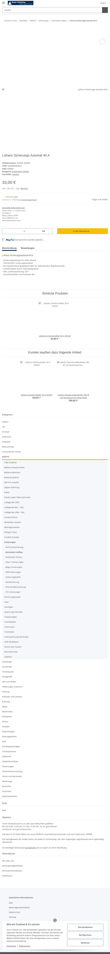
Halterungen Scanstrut (12, 682)
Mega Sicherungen (13, 562)
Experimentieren (9, 791)
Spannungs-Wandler (13, 607)
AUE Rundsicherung (14, 542)
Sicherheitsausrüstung (12, 766)
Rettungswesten (9, 731)
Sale (4, 736)
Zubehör (8, 652)
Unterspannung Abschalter (16, 632)
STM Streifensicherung (15, 582)
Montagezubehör (12, 522)
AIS (3, 422)
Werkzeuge (7, 776)
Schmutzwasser (9, 746)
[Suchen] (105, 10)
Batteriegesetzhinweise (19, 902)
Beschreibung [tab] (10, 243)
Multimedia (7, 707)
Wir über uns (8, 856)
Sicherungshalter (13, 572)
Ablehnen (85, 943)
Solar (6, 597)
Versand (24, 183)
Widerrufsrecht (16, 917)
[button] (84, 3)
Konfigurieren (85, 935)
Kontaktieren (31, 843)
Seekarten (6, 751)
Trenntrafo (9, 627)
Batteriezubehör (11, 472)
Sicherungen (10, 537)
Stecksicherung (12, 577)
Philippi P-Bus (10, 527)
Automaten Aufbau (20, 166)
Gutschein (6, 786)
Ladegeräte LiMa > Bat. (14, 507)
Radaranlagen (8, 726)
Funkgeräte (7, 672)
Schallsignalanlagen (11, 741)
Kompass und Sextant (12, 692)
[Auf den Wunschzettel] (102, 37)
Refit (4, 805)
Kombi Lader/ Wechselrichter (17, 492)
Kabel (6, 487)
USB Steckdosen (11, 637)
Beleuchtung (8, 442)
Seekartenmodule (10, 756)
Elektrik (5, 452)
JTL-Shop (96, 950)
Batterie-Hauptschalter (14, 462)
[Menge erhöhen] (50, 226)
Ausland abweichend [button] (29, 195)
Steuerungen (8, 761)
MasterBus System (12, 517)
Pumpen (6, 722)
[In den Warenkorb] (4, 30)
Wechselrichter (11, 647)
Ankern (5, 417)
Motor (5, 702)
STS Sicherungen (13, 587)
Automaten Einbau (13, 552)
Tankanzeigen (10, 612)
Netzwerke (7, 712)
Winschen (6, 781)
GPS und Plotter (9, 677)
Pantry (5, 717)
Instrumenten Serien (11, 447)
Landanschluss (11, 512)
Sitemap (12, 912)
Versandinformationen (12, 866)
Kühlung (6, 697)
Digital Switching (11, 482)
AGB (11, 898)
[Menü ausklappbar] (3, 1)
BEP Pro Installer (11, 477)
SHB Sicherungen (13, 567)
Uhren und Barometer (12, 771)
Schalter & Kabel (11, 532)
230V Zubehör (10, 457)
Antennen (6, 432)
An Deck (5, 427)
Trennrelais (9, 622)
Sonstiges (8, 602)
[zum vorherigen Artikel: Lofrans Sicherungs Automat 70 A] (99, 21)
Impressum (11, 946)
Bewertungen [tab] (29, 243)
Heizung (6, 687)
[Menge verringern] (5, 226)
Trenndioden (10, 617)
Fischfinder (7, 662)
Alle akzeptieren (85, 927)
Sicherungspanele (12, 592)
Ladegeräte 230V (11, 497)
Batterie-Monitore (12, 467)
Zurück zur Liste (10, 21)
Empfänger (7, 657)
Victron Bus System (12, 642)
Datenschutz (24, 946)
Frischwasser (8, 667)
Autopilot (6, 437)
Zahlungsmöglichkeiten (12, 861)
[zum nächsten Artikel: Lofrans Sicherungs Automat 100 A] (105, 21)
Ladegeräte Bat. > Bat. (14, 502)
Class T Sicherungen (14, 557)
